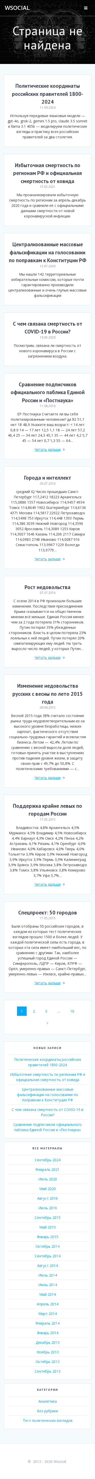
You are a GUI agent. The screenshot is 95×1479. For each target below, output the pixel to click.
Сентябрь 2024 (48, 1159)
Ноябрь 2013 (47, 1352)
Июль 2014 (47, 1275)
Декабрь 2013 (48, 1342)
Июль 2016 (47, 1207)
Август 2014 (47, 1265)
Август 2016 (47, 1198)
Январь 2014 (47, 1332)
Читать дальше (47, 449)
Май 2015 (47, 1227)
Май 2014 (47, 1294)
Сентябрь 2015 (48, 1217)
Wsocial (17, 8)
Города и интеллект (47, 477)
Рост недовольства (47, 587)
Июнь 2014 (47, 1284)
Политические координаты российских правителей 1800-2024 (47, 93)
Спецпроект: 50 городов (47, 912)
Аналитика (48, 1401)
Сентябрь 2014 (48, 1255)
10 (74, 1011)
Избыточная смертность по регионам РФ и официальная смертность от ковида (47, 173)
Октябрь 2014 (47, 1246)
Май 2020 (47, 1188)
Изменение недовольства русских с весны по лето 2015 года (47, 693)
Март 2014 (47, 1313)
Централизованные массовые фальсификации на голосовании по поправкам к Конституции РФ (47, 252)
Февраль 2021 (47, 1169)
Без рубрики (47, 1410)
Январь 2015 (47, 1236)
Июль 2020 (47, 1179)
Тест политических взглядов (47, 1420)
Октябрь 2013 (47, 1361)
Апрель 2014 (47, 1304)
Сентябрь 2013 (48, 1371)
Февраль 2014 (47, 1323)
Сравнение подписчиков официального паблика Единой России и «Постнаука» (48, 392)
